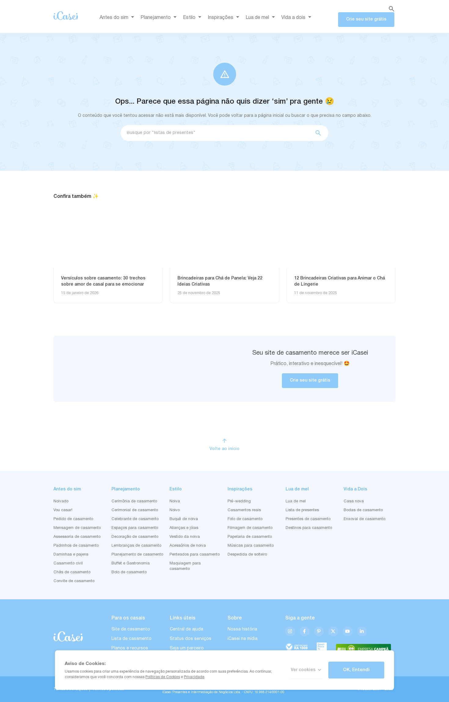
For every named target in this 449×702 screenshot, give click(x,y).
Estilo (189, 18)
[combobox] (216, 133)
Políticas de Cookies (162, 677)
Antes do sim (114, 18)
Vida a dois (293, 18)
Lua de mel (257, 18)
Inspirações (220, 18)
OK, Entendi (356, 670)
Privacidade (194, 677)
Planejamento (156, 18)
